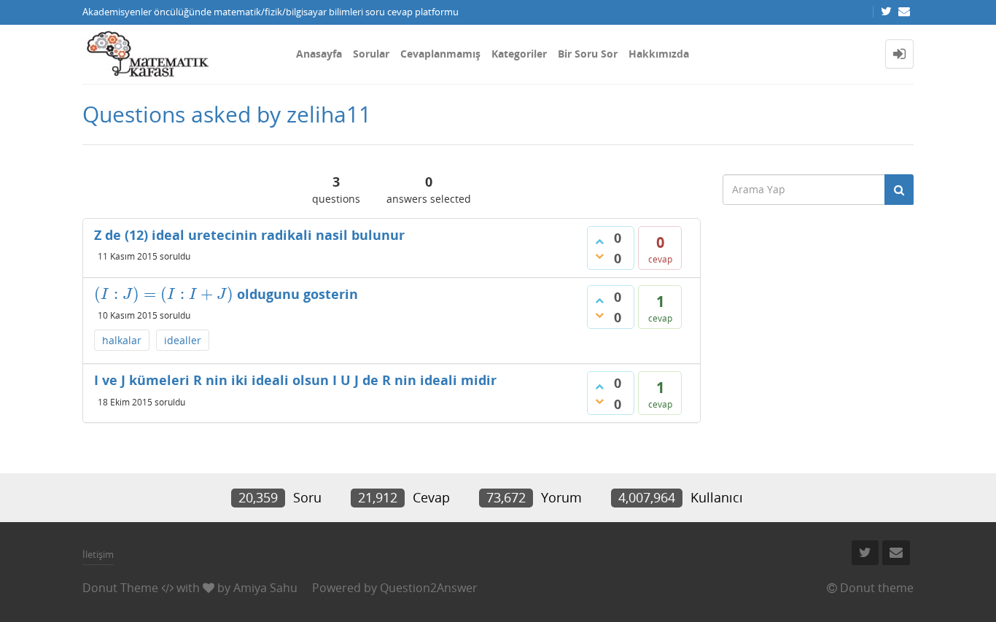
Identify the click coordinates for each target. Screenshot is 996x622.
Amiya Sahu (265, 588)
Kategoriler (519, 54)
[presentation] (163, 294)
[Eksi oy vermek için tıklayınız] (599, 256)
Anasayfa (319, 54)
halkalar (121, 340)
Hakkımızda (659, 54)
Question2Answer (429, 588)
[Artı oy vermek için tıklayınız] (599, 241)
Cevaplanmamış (440, 54)
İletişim (98, 554)
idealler (182, 340)
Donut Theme (120, 588)
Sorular (371, 54)
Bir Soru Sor (588, 54)
